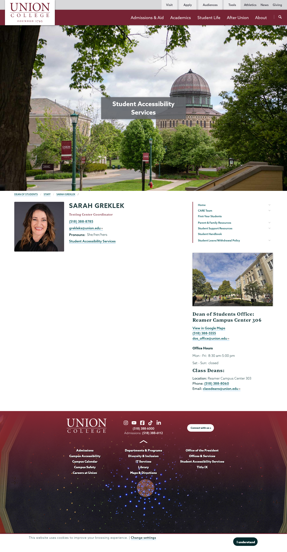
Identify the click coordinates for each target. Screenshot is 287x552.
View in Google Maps (208, 328)
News (265, 5)
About (261, 17)
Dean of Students (26, 194)
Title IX (202, 467)
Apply (188, 5)
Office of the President (202, 450)
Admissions (85, 450)
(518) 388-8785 (81, 221)
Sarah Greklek (65, 194)
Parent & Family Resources (214, 222)
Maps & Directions (143, 473)
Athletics (250, 5)
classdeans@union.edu (220, 388)
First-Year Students (210, 216)
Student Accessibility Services (92, 241)
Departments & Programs (143, 450)
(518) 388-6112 (152, 433)
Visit (169, 5)
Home (202, 205)
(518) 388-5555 (204, 333)
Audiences (210, 5)
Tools (232, 5)
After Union (238, 17)
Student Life (208, 17)
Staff (47, 194)
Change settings (143, 538)
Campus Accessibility (84, 456)
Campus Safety (85, 467)
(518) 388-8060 (216, 383)
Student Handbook (210, 234)
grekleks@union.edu (85, 228)
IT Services (143, 461)
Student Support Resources (215, 228)
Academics (180, 17)
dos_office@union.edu (209, 338)
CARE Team (205, 210)
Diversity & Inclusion (143, 456)
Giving (277, 5)
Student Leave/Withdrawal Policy (219, 240)
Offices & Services (202, 456)
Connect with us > (201, 427)
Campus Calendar (84, 461)
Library (143, 467)
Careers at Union (85, 473)
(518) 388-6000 (143, 428)
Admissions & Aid (147, 17)
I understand (246, 542)
